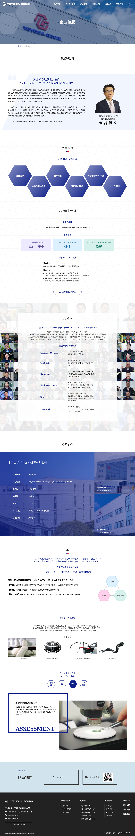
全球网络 (65, 812)
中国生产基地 (67, 809)
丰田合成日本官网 (19, 824)
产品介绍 (83, 4)
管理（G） (110, 812)
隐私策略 (126, 814)
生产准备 (83, 684)
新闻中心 (57, 4)
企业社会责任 (111, 815)
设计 (62, 684)
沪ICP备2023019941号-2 (121, 833)
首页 (19, 46)
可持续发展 (96, 4)
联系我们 (119, 4)
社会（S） (109, 809)
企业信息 (65, 806)
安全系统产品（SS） (88, 809)
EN (132, 4)
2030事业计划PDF (69, 292)
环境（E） (109, 806)
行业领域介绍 (86, 806)
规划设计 (51, 684)
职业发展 (108, 4)
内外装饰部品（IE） (88, 812)
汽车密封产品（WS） (88, 819)
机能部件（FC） (87, 815)
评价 (73, 684)
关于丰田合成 (70, 4)
